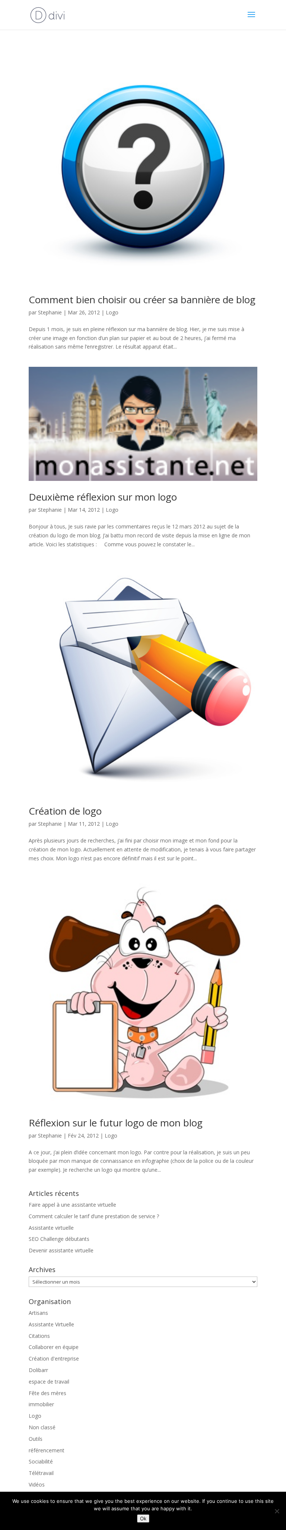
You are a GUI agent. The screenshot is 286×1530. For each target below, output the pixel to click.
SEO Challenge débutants (59, 1238)
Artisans (38, 1312)
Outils (35, 1438)
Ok (143, 1518)
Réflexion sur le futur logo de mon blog (116, 1122)
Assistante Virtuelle (51, 1324)
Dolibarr (38, 1370)
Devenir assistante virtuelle (61, 1250)
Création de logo (65, 811)
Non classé (42, 1427)
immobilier (41, 1404)
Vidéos (37, 1484)
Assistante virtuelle (51, 1227)
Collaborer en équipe (54, 1347)
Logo (112, 312)
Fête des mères (47, 1393)
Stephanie (50, 312)
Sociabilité (41, 1461)
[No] (276, 1511)
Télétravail (41, 1472)
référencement (46, 1450)
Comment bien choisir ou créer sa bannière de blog (142, 299)
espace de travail (49, 1381)
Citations (39, 1335)
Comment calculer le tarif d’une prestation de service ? (94, 1216)
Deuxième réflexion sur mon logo (103, 497)
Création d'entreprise (54, 1358)
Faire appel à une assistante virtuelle (72, 1204)
